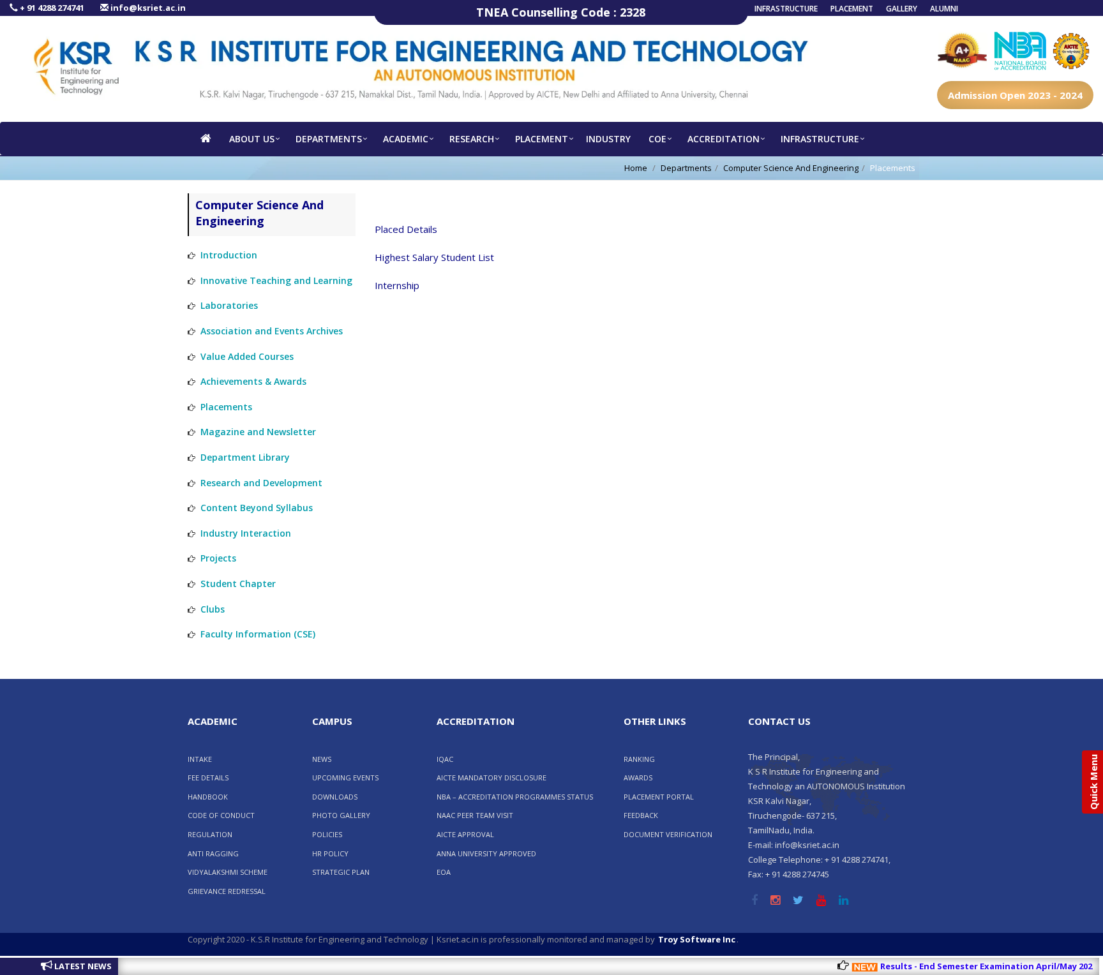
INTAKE (200, 759)
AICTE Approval (465, 834)
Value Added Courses (247, 356)
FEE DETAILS (208, 777)
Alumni (944, 8)
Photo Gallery (341, 815)
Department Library (245, 457)
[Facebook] (754, 901)
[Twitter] (798, 901)
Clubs (212, 609)
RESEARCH (471, 139)
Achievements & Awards (253, 381)
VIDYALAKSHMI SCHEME (227, 872)
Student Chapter (238, 583)
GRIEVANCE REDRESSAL (227, 891)
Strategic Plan (341, 872)
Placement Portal (659, 796)
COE (657, 139)
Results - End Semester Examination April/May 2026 (970, 966)
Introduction (228, 255)
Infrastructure (786, 8)
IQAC (445, 759)
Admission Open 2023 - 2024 (1015, 95)
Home (635, 168)
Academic (405, 139)
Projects (218, 558)
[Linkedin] (843, 901)
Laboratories (229, 305)
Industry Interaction (245, 533)
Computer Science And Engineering (791, 168)
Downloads (334, 796)
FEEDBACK (641, 815)
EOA (444, 872)
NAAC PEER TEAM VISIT (475, 815)
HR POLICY (330, 853)
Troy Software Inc (696, 939)
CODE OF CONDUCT (221, 815)
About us (251, 139)
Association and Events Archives (271, 331)
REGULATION (210, 834)
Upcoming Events (345, 777)
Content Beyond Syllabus (256, 508)
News (321, 759)
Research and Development (261, 483)
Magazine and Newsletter (258, 432)
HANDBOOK (208, 796)
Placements (226, 407)
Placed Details (406, 229)
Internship (397, 285)
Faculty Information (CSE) (257, 634)
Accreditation (723, 139)
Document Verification (668, 834)
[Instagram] (775, 901)
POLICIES (327, 834)
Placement (851, 8)
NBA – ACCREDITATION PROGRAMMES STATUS (515, 796)
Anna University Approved (486, 853)
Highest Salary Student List (434, 257)
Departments (329, 139)
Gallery (901, 8)
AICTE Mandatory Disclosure (491, 777)
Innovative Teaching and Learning (276, 280)
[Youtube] (821, 901)
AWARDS (638, 777)
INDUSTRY (608, 139)
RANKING (639, 759)
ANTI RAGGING (213, 853)
